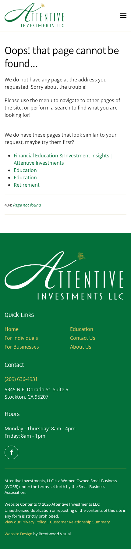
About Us (80, 346)
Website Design (18, 533)
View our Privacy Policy (25, 522)
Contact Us (82, 338)
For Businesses (22, 346)
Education (25, 170)
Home (12, 329)
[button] (123, 15)
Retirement (27, 184)
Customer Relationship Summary (80, 522)
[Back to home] (35, 15)
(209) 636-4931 (21, 379)
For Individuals (21, 338)
